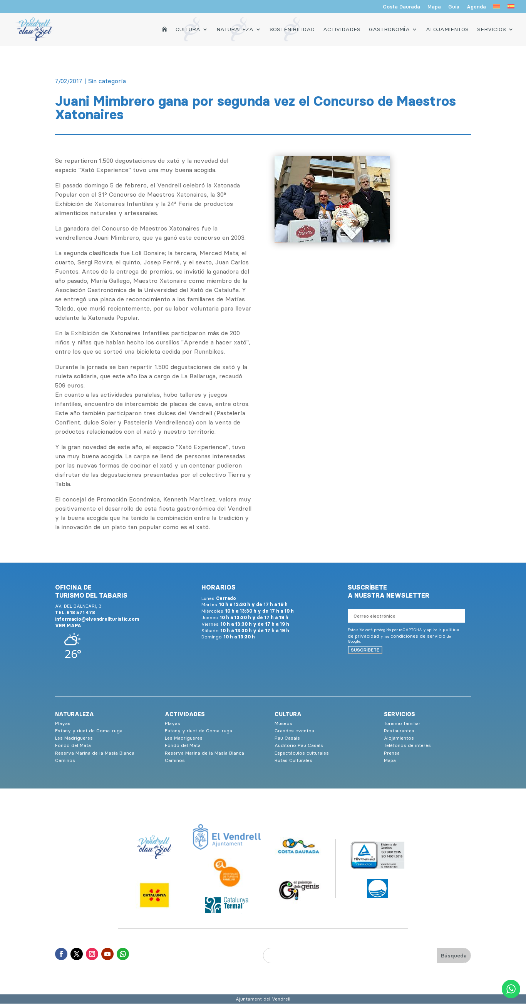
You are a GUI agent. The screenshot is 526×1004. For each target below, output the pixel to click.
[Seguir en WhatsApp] (123, 954)
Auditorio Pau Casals (299, 745)
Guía (453, 7)
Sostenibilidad (292, 29)
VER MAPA (68, 625)
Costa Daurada (401, 7)
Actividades (341, 29)
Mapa (434, 7)
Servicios (491, 29)
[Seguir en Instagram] (92, 954)
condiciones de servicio (418, 636)
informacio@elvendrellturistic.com (97, 619)
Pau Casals (287, 738)
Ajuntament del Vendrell (263, 999)
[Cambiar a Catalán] (496, 8)
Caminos (65, 760)
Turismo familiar (402, 723)
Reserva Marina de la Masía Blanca (94, 753)
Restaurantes (399, 730)
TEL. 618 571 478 (75, 612)
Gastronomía (389, 29)
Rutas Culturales (293, 760)
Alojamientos (447, 29)
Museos (283, 723)
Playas (62, 723)
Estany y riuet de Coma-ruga (88, 730)
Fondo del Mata (73, 745)
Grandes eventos (294, 730)
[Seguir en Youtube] (107, 954)
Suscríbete (365, 650)
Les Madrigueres (74, 738)
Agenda (476, 7)
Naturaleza (234, 29)
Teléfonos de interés (407, 745)
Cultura (188, 29)
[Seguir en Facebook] (61, 954)
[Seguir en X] (76, 954)
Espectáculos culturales (302, 753)
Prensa (392, 753)
